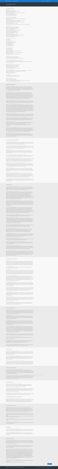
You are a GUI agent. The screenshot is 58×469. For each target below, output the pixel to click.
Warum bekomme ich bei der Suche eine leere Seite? (12, 66)
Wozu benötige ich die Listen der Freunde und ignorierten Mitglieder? (14, 60)
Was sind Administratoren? (9, 48)
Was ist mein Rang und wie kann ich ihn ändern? (12, 23)
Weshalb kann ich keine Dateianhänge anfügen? (12, 32)
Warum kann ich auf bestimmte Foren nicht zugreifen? (12, 31)
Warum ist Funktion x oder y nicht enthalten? (11, 79)
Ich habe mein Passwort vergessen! (10, 13)
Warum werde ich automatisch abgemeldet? (11, 14)
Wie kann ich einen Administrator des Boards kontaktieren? (13, 81)
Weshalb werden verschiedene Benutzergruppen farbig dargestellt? (14, 52)
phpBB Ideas (12, 446)
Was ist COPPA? (8, 9)
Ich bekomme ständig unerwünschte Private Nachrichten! (13, 57)
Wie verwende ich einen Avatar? (10, 22)
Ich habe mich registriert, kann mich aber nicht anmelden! (13, 11)
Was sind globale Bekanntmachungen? (10, 42)
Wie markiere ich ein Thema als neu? (10, 36)
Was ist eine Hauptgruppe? (9, 53)
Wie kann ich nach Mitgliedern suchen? (10, 67)
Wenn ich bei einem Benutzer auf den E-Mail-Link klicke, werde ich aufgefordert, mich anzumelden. (18, 24)
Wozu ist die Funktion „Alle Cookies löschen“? (11, 15)
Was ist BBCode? (8, 39)
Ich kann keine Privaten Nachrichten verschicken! (12, 56)
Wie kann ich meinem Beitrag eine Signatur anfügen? (12, 28)
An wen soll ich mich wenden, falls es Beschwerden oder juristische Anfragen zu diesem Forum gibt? (18, 80)
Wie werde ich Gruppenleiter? (9, 51)
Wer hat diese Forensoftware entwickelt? (11, 78)
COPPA (18, 105)
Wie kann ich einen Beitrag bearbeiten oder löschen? (12, 27)
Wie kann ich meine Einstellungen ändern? (11, 17)
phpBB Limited (19, 161)
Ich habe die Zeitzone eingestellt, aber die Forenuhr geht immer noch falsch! (15, 20)
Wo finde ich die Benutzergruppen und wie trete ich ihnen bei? (13, 50)
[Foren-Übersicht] (6, 1)
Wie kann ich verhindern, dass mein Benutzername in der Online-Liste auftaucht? (15, 18)
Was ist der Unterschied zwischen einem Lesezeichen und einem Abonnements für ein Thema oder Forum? (19, 70)
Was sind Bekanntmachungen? (9, 43)
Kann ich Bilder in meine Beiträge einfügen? (11, 41)
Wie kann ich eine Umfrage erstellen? (10, 29)
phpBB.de (25, 161)
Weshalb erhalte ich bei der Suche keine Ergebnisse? (12, 65)
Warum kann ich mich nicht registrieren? (11, 10)
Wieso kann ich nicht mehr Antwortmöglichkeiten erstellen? (13, 30)
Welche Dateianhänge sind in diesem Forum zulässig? (12, 75)
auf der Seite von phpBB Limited (23, 442)
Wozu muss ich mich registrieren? (10, 8)
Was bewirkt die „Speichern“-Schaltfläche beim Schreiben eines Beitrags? (15, 35)
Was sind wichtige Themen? (9, 44)
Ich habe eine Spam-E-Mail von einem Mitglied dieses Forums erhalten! (14, 58)
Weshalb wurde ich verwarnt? (9, 33)
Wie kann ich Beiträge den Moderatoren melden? (12, 34)
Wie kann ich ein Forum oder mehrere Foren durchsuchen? (13, 64)
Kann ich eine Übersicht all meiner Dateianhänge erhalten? (13, 76)
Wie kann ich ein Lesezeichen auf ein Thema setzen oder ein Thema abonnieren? (16, 71)
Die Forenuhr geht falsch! (9, 19)
